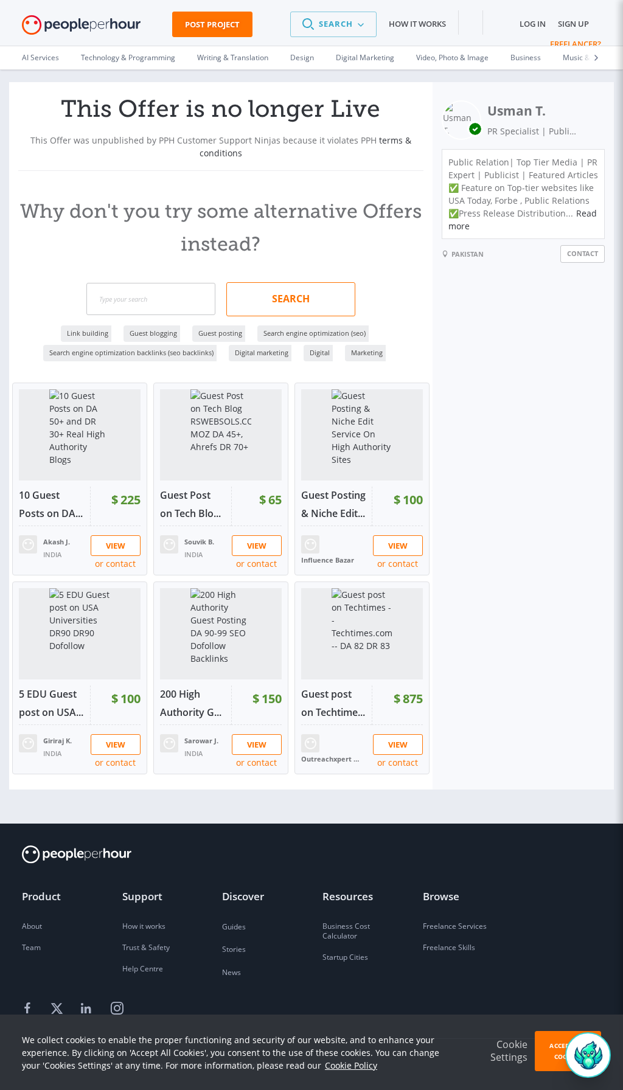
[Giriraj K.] (28, 742)
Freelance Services (455, 926)
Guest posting (220, 333)
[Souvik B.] (169, 543)
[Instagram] (116, 1009)
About (32, 926)
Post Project (212, 24)
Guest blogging (153, 333)
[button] (333, 24)
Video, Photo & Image (452, 57)
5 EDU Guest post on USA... (51, 703)
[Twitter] (58, 1009)
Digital (320, 352)
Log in (533, 23)
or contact (115, 563)
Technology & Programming (128, 57)
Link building (87, 333)
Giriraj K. (57, 740)
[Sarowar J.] (169, 742)
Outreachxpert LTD (331, 758)
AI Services (40, 57)
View (115, 545)
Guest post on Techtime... (333, 703)
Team (31, 947)
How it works (417, 23)
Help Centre (142, 968)
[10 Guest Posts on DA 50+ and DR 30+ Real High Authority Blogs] (80, 435)
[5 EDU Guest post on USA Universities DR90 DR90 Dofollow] (80, 633)
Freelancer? (575, 43)
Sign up (573, 23)
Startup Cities (345, 957)
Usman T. (516, 110)
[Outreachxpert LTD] (310, 742)
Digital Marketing (365, 57)
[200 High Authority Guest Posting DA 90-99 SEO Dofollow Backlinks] (221, 633)
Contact (582, 253)
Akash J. (56, 541)
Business (525, 57)
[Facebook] (29, 1009)
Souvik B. (199, 541)
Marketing (367, 352)
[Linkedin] (87, 1009)
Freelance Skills (449, 947)
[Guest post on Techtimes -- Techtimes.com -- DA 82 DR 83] (362, 633)
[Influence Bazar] (310, 543)
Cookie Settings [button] (508, 1051)
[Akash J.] (28, 543)
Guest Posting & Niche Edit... (333, 504)
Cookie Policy (351, 1065)
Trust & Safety (146, 947)
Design (302, 57)
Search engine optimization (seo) (314, 333)
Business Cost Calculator (346, 931)
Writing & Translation (232, 57)
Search (291, 298)
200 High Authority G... (190, 703)
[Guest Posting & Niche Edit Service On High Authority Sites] (362, 435)
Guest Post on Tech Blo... (190, 504)
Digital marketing (261, 352)
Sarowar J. (201, 740)
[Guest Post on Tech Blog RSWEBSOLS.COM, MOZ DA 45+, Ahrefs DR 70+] (221, 435)
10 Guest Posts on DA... (51, 504)
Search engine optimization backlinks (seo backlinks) (131, 352)
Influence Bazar (327, 559)
